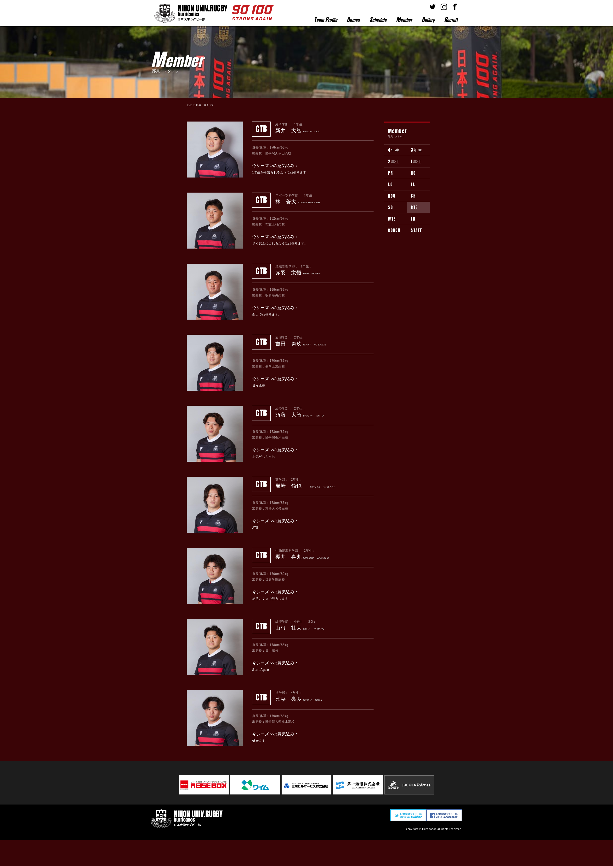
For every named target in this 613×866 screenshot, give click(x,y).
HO (413, 173)
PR (390, 173)
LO (390, 184)
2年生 (394, 161)
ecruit (450, 19)
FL (413, 184)
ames (353, 19)
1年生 (416, 161)
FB (413, 219)
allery (428, 19)
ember (404, 19)
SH (413, 196)
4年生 (394, 150)
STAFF (416, 230)
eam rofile (325, 19)
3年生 (416, 150)
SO (390, 207)
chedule (377, 19)
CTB (414, 207)
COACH (394, 230)
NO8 (392, 196)
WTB (392, 219)
